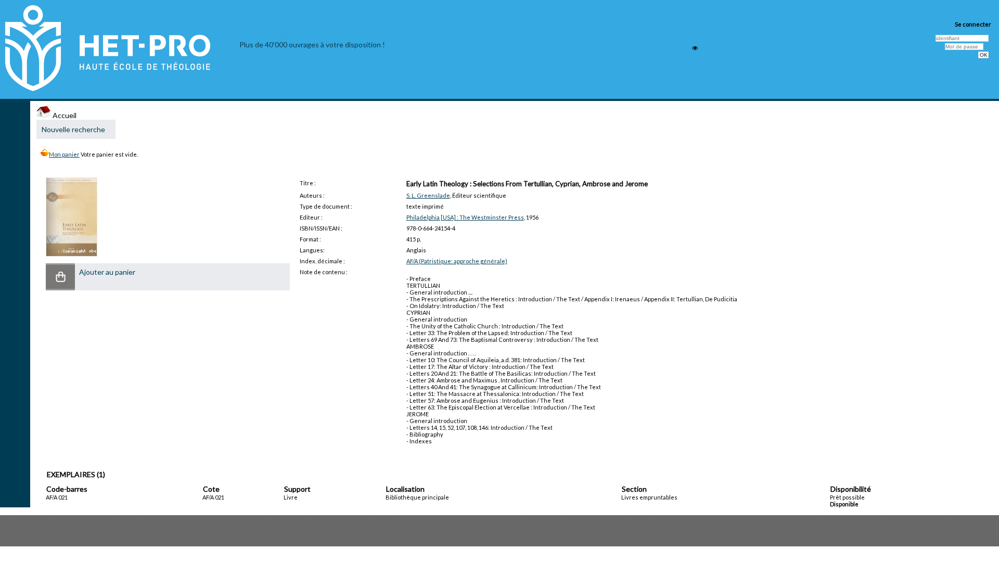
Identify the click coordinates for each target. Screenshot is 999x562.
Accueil (63, 115)
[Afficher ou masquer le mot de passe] (695, 48)
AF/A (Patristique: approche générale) (456, 261)
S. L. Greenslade (428, 195)
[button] (60, 277)
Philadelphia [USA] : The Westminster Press (465, 217)
